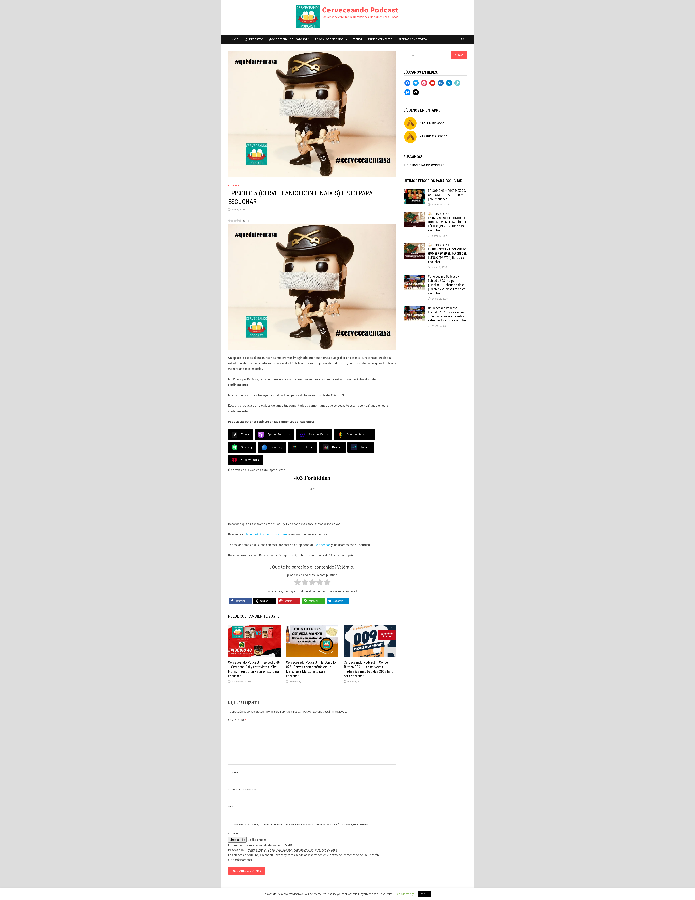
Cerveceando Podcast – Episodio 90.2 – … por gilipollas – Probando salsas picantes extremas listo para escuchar (446, 285)
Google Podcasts (359, 434)
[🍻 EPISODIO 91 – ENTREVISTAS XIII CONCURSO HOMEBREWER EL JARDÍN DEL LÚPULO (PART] (414, 246)
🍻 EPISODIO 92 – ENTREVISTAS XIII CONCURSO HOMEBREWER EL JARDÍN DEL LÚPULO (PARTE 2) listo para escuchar (447, 222)
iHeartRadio (250, 460)
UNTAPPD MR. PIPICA (432, 136)
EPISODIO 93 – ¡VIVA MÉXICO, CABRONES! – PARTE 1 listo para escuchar (447, 195)
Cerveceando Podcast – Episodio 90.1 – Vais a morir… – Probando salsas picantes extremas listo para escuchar (447, 314)
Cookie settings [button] (405, 894)
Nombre (234, 772)
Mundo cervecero (380, 39)
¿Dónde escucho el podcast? (289, 39)
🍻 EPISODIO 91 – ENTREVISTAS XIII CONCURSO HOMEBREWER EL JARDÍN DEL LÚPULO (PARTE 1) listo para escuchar (447, 253)
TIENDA (357, 39)
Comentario (237, 720)
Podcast (233, 185)
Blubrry (276, 447)
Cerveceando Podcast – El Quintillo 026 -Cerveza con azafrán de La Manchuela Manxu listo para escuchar (311, 669)
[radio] (297, 583)
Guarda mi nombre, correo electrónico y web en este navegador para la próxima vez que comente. (302, 824)
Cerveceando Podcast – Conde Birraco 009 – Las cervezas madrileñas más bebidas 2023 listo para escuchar (368, 669)
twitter (265, 534)
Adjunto (233, 833)
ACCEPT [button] (425, 894)
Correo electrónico (243, 789)
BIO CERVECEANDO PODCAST (424, 165)
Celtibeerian (322, 545)
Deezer (337, 447)
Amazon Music (318, 434)
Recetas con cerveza (412, 39)
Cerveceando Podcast (360, 10)
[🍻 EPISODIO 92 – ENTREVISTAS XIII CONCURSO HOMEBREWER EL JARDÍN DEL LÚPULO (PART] (414, 214)
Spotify (246, 447)
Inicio (235, 39)
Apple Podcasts (279, 434)
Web (230, 806)
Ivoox (245, 434)
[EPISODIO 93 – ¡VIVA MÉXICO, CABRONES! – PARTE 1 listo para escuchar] (414, 191)
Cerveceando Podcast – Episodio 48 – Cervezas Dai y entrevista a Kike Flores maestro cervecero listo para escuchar (254, 669)
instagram (280, 534)
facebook (252, 534)
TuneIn (365, 447)
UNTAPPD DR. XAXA (430, 123)
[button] (240, 601)
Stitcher (307, 447)
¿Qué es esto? (253, 39)
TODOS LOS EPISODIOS (329, 39)
